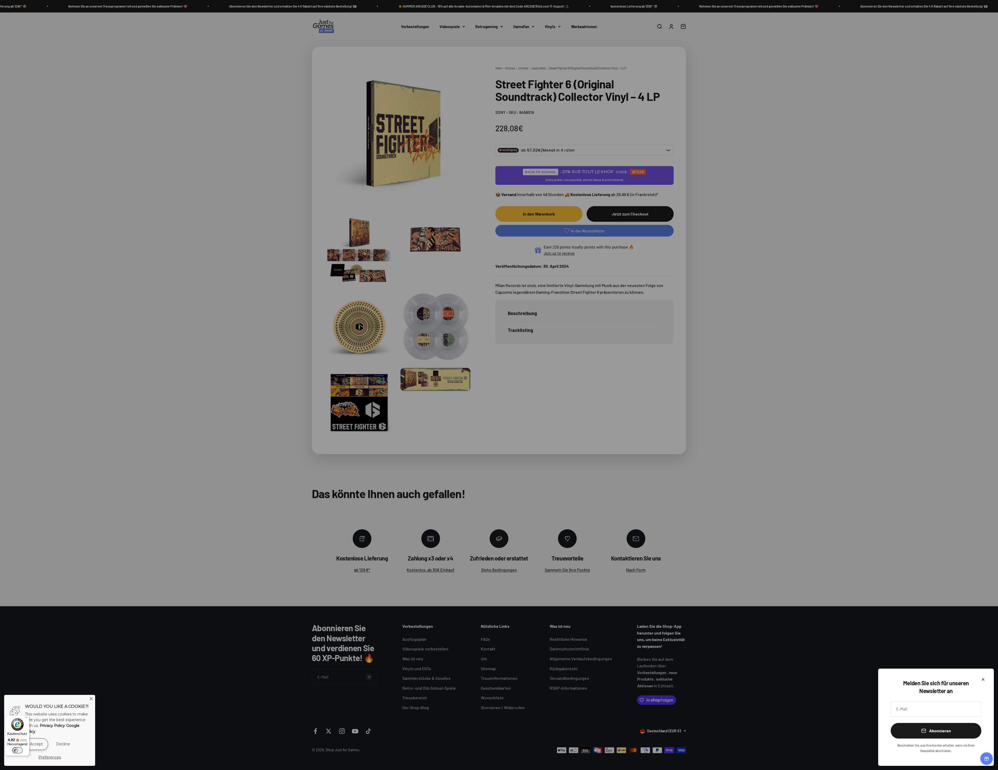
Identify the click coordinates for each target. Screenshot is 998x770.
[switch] (17, 750)
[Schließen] (983, 679)
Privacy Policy (52, 725)
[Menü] (26, 718)
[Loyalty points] (986, 758)
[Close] (91, 698)
